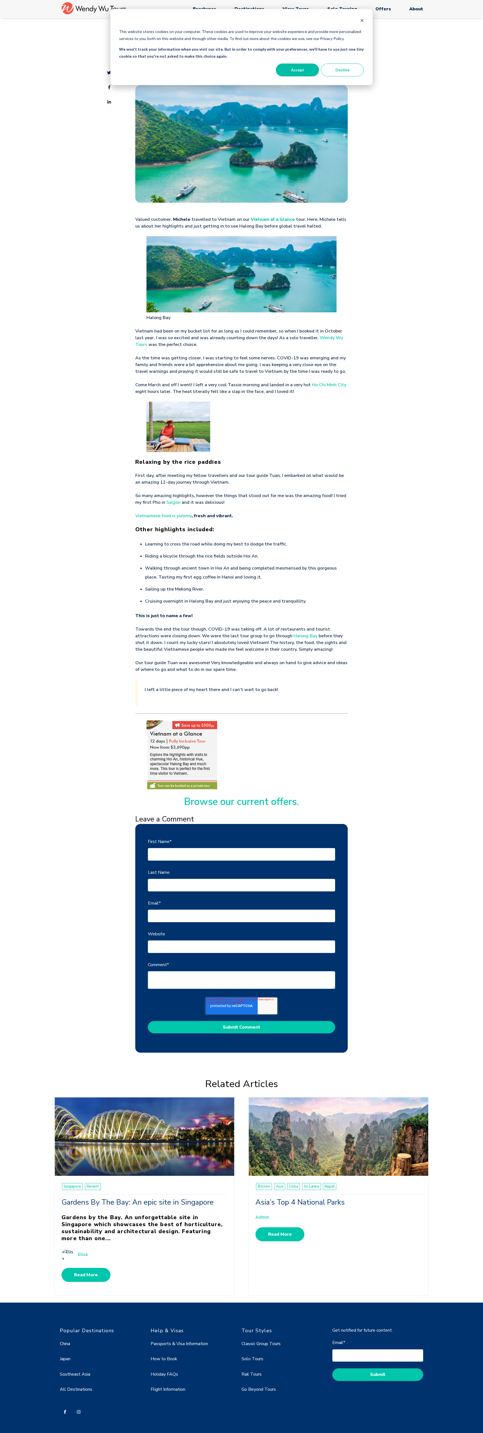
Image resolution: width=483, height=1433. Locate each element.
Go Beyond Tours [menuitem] (259, 1389)
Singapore (72, 1186)
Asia (279, 1186)
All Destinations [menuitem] (76, 1389)
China (293, 1186)
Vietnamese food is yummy (163, 516)
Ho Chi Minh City (329, 385)
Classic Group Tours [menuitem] (261, 1344)
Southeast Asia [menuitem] (75, 1374)
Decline (342, 69)
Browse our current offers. (241, 801)
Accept (297, 69)
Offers (383, 9)
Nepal (330, 1186)
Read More (86, 1275)
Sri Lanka (311, 1186)
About (416, 9)
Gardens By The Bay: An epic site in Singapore (137, 1202)
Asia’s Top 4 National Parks (300, 1202)
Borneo (264, 1186)
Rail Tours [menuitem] (252, 1374)
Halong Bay (305, 636)
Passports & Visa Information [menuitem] (179, 1344)
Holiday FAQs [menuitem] (164, 1374)
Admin (262, 1217)
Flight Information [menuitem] (168, 1389)
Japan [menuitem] (65, 1359)
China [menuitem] (65, 1344)
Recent (93, 1186)
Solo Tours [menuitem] (252, 1359)
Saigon (173, 502)
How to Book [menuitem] (164, 1359)
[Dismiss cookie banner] (362, 21)
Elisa (83, 1254)
